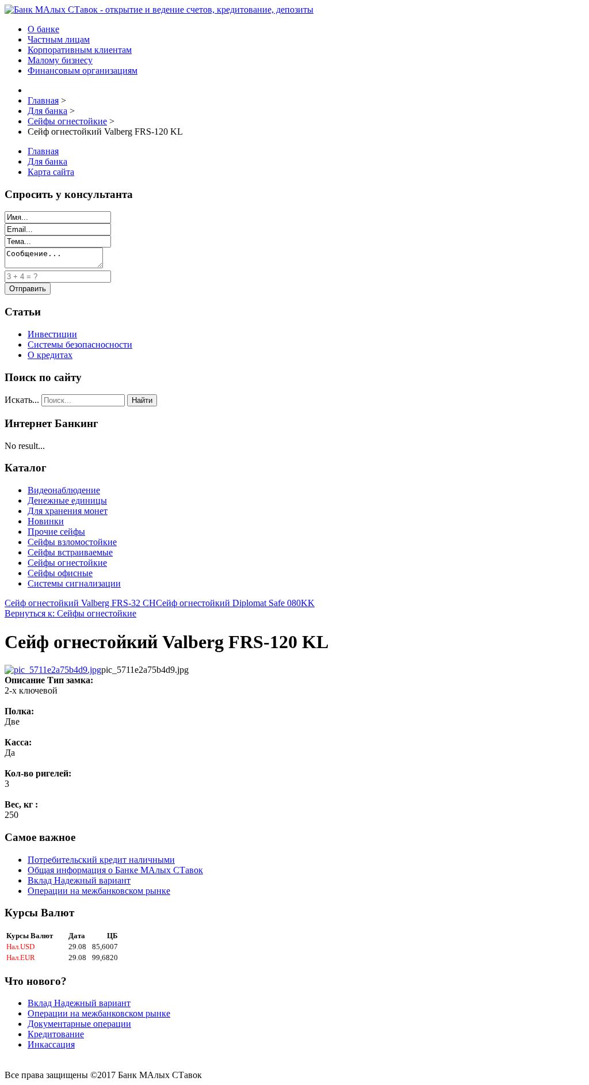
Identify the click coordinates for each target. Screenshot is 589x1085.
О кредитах (50, 355)
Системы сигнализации (74, 583)
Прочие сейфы (56, 531)
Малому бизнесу (60, 60)
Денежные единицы (67, 500)
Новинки (46, 521)
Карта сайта (51, 172)
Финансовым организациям (82, 70)
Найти (142, 400)
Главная (43, 151)
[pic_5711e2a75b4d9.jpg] (53, 670)
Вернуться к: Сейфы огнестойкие (70, 613)
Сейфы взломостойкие (72, 542)
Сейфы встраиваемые (70, 552)
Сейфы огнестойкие (67, 563)
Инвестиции (52, 334)
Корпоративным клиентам (80, 50)
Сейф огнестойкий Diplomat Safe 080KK (235, 603)
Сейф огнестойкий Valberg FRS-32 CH (80, 603)
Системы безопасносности (80, 344)
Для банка (47, 161)
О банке (43, 29)
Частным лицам (59, 39)
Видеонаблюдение (64, 490)
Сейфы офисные (60, 573)
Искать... (22, 400)
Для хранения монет (68, 511)
